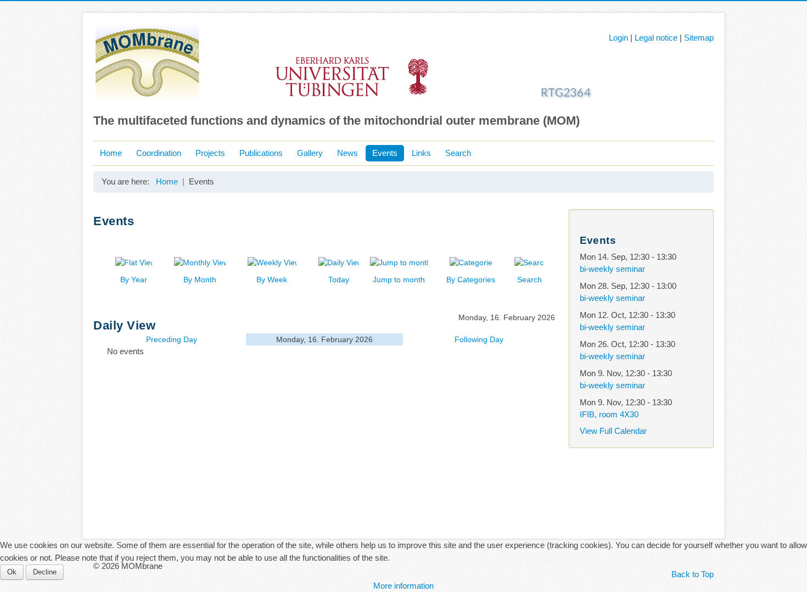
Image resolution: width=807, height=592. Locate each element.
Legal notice (656, 37)
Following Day (479, 339)
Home (111, 153)
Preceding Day (171, 339)
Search (458, 153)
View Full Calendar (613, 430)
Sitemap (699, 37)
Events (384, 153)
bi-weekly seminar (612, 268)
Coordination (158, 153)
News (347, 153)
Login (618, 37)
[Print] (546, 238)
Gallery (310, 153)
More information (403, 585)
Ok (11, 572)
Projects (210, 153)
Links (421, 153)
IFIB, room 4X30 (609, 414)
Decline (45, 572)
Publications (261, 153)
